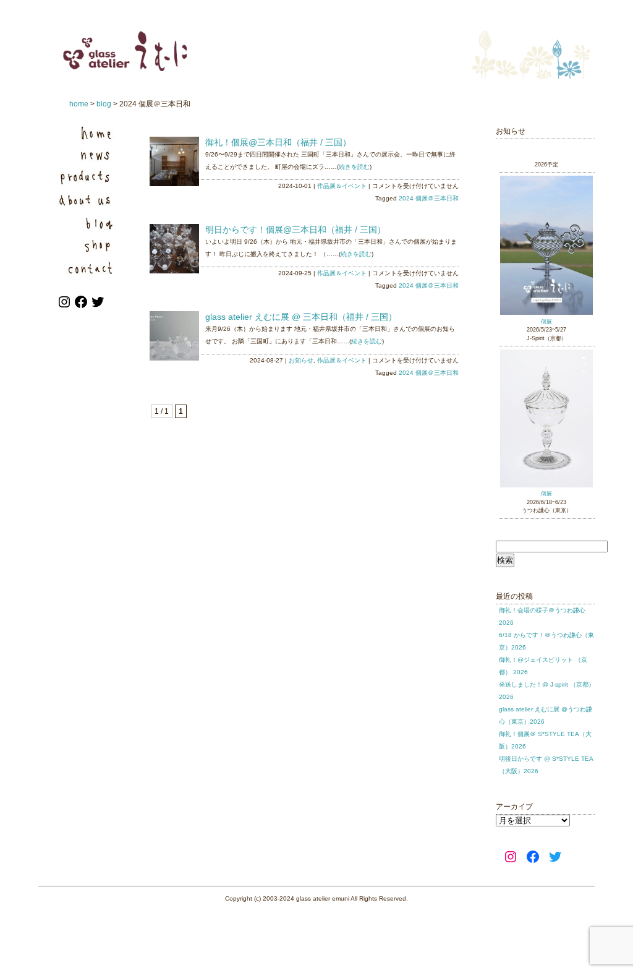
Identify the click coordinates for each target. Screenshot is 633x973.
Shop (88, 244)
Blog (88, 222)
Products (88, 177)
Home (88, 133)
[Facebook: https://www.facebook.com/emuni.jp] (82, 306)
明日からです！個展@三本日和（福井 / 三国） (295, 229)
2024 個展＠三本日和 (429, 198)
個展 (546, 322)
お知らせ (301, 360)
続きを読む (354, 166)
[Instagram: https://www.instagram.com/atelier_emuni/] (65, 306)
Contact (88, 266)
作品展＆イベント (342, 185)
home (78, 104)
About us (88, 199)
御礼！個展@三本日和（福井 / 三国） (278, 142)
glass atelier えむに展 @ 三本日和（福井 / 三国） (301, 317)
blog (103, 104)
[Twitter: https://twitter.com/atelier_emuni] (97, 306)
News (88, 155)
